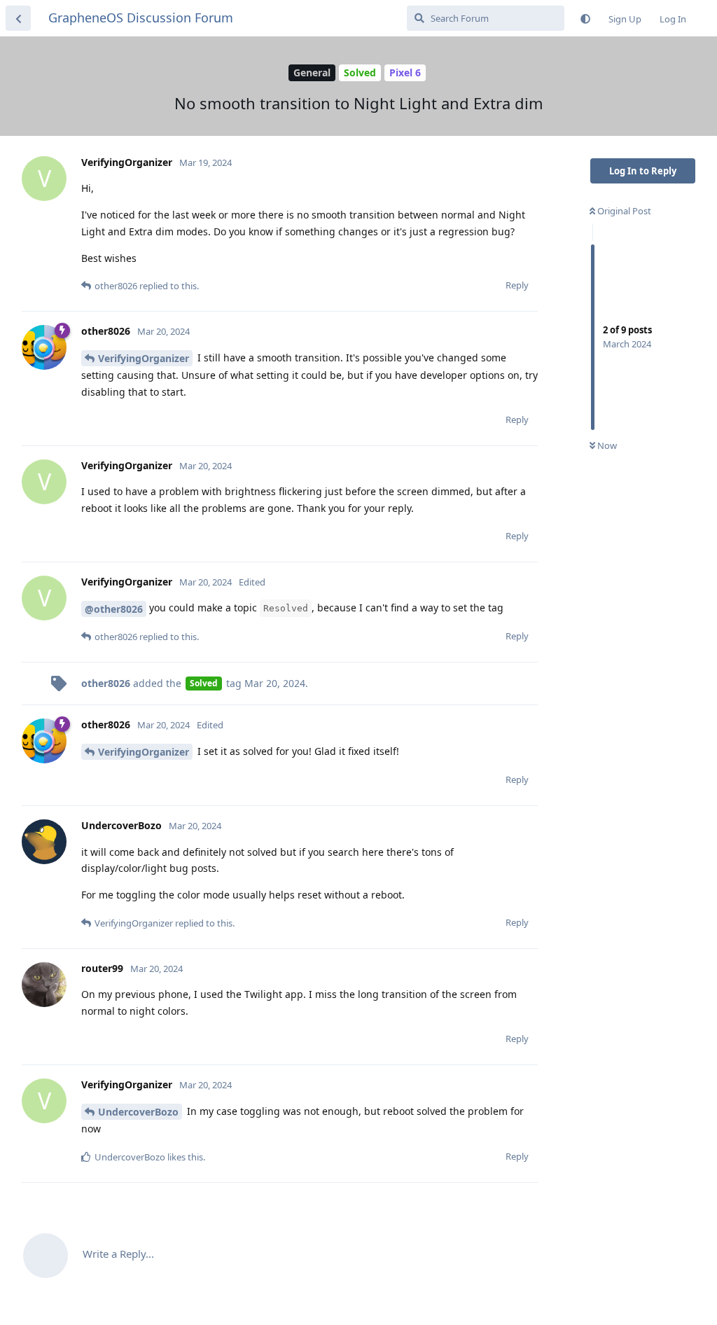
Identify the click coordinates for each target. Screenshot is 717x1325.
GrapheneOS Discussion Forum (140, 17)
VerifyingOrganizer (143, 358)
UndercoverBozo (138, 1111)
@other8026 (114, 609)
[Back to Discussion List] (18, 18)
